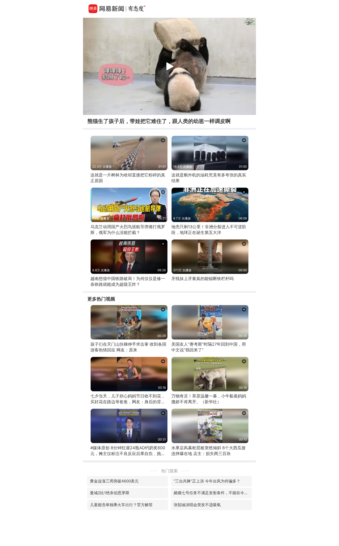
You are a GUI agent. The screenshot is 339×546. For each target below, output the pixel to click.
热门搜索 (169, 470)
